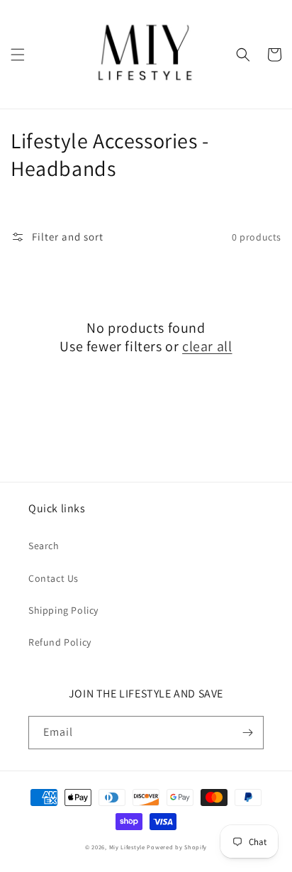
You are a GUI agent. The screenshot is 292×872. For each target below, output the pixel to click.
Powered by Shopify (177, 847)
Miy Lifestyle (127, 847)
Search (44, 545)
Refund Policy (59, 642)
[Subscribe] (247, 732)
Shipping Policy (63, 610)
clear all (207, 346)
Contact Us (53, 578)
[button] (17, 54)
